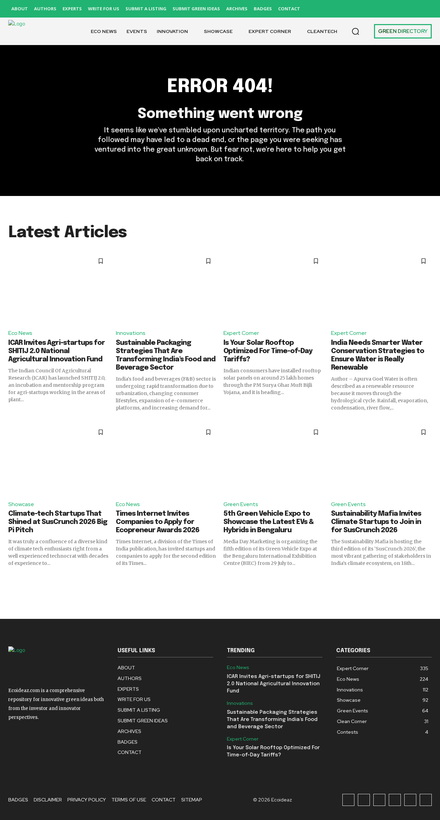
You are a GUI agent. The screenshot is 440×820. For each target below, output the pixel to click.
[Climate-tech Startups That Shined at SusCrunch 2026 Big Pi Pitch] (58, 459)
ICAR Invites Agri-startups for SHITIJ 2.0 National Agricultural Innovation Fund (56, 351)
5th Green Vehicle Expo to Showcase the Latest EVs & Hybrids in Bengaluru (268, 522)
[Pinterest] (395, 9)
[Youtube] (426, 9)
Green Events (240, 504)
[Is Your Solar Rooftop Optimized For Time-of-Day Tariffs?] (273, 288)
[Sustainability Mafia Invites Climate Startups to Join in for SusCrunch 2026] (381, 459)
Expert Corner (241, 333)
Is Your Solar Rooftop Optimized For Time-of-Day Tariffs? (267, 351)
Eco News (20, 333)
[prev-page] (12, 579)
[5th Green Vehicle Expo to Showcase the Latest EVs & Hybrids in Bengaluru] (273, 459)
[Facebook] (348, 9)
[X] (410, 9)
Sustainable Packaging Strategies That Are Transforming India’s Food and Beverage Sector (272, 720)
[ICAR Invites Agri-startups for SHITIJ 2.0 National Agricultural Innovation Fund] (58, 288)
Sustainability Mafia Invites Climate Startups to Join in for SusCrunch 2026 (376, 522)
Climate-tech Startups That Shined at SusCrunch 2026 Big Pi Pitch (57, 522)
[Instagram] (364, 9)
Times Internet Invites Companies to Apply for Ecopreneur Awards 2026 (157, 522)
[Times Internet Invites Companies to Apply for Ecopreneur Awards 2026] (166, 459)
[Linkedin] (379, 9)
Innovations (130, 333)
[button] (355, 31)
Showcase (21, 504)
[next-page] (427, 579)
